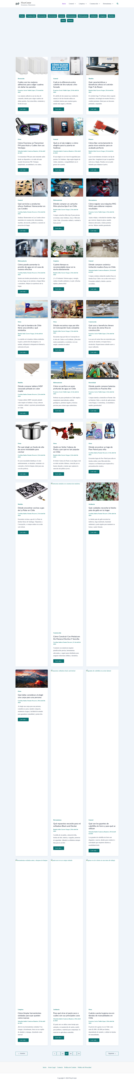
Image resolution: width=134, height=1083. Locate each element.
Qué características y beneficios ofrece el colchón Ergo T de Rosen (101, 84)
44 (62, 1053)
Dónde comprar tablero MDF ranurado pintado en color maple (30, 388)
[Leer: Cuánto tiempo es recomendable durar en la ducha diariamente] (67, 248)
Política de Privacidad (84, 1067)
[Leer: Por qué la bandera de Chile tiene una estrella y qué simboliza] (31, 309)
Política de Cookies (70, 1067)
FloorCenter (26, 3)
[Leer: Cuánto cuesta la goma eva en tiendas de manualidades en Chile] (102, 932)
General (55, 78)
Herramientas (93, 200)
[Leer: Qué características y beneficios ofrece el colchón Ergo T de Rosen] (102, 66)
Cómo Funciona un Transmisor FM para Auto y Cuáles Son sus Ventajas (31, 145)
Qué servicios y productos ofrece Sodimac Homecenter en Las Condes (31, 206)
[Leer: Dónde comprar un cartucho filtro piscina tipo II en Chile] (67, 187)
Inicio (44, 1067)
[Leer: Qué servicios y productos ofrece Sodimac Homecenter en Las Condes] (31, 187)
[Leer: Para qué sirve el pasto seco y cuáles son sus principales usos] (67, 932)
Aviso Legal (52, 1067)
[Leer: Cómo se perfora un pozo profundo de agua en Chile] (67, 370)
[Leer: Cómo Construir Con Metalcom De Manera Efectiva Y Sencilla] (67, 556)
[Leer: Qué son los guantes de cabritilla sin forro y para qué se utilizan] (102, 743)
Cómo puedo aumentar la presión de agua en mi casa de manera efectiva (31, 267)
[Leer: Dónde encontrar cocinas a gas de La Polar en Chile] (31, 491)
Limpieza (56, 261)
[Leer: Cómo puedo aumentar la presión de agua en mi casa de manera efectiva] (31, 248)
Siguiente (112, 1053)
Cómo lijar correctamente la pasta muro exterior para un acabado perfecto (101, 145)
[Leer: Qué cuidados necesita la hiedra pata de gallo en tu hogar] (102, 491)
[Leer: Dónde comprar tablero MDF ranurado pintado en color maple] (31, 370)
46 (71, 1053)
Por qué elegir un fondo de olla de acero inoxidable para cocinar (31, 449)
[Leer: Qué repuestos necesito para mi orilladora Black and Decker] (67, 743)
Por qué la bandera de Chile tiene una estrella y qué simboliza (29, 328)
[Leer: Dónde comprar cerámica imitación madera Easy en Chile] (102, 248)
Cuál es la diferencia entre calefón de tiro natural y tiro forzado (65, 84)
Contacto (60, 1067)
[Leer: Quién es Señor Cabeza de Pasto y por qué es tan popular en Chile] (67, 430)
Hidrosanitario (57, 200)
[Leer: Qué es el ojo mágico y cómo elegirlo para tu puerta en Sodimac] (67, 126)
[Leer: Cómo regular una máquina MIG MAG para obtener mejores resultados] (102, 187)
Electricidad (92, 382)
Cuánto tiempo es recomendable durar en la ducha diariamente (64, 267)
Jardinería (92, 504)
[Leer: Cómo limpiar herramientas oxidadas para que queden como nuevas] (31, 932)
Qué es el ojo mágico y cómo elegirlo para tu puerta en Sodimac (65, 145)
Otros (19, 139)
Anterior (21, 1053)
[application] (75, 3)
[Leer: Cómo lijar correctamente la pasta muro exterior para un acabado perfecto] (102, 126)
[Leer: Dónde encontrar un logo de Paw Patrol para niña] (102, 430)
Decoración (21, 78)
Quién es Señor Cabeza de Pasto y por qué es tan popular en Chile (66, 449)
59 (79, 1053)
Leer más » (23, 109)
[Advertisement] (67, 42)
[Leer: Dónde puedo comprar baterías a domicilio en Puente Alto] (102, 370)
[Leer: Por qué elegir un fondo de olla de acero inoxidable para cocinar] (31, 430)
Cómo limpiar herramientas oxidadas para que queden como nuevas (29, 1015)
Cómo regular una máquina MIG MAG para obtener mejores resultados (102, 206)
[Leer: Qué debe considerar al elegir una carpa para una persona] (31, 678)
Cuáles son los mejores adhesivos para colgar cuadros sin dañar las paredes (31, 84)
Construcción (92, 322)
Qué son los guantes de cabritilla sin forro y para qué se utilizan (102, 826)
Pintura (91, 139)
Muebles (91, 78)
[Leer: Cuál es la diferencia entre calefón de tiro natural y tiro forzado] (67, 66)
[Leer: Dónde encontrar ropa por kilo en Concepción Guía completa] (67, 309)
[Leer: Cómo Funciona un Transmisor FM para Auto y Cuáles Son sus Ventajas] (31, 126)
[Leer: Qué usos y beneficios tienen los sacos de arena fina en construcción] (102, 309)
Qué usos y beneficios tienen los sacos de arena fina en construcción (101, 328)
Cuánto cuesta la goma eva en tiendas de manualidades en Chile (101, 1015)
